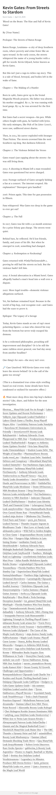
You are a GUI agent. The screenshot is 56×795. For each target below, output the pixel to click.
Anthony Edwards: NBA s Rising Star (34, 612)
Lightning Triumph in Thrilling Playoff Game (25, 619)
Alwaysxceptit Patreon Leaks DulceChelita (24, 722)
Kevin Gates (7, 17)
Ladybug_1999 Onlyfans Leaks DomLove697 (27, 715)
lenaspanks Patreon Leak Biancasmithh (24, 615)
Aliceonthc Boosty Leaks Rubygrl (35, 707)
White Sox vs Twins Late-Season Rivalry (23, 718)
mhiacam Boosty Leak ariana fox (19, 623)
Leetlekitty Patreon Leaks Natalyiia (35, 424)
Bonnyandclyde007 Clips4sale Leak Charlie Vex (26, 674)
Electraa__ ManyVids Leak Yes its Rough (23, 409)
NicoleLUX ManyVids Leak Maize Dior (22, 729)
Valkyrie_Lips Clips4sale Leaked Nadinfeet (24, 416)
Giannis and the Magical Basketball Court (24, 726)
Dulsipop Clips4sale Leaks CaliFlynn (21, 681)
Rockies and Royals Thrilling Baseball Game (25, 678)
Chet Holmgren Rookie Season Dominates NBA (28, 711)
